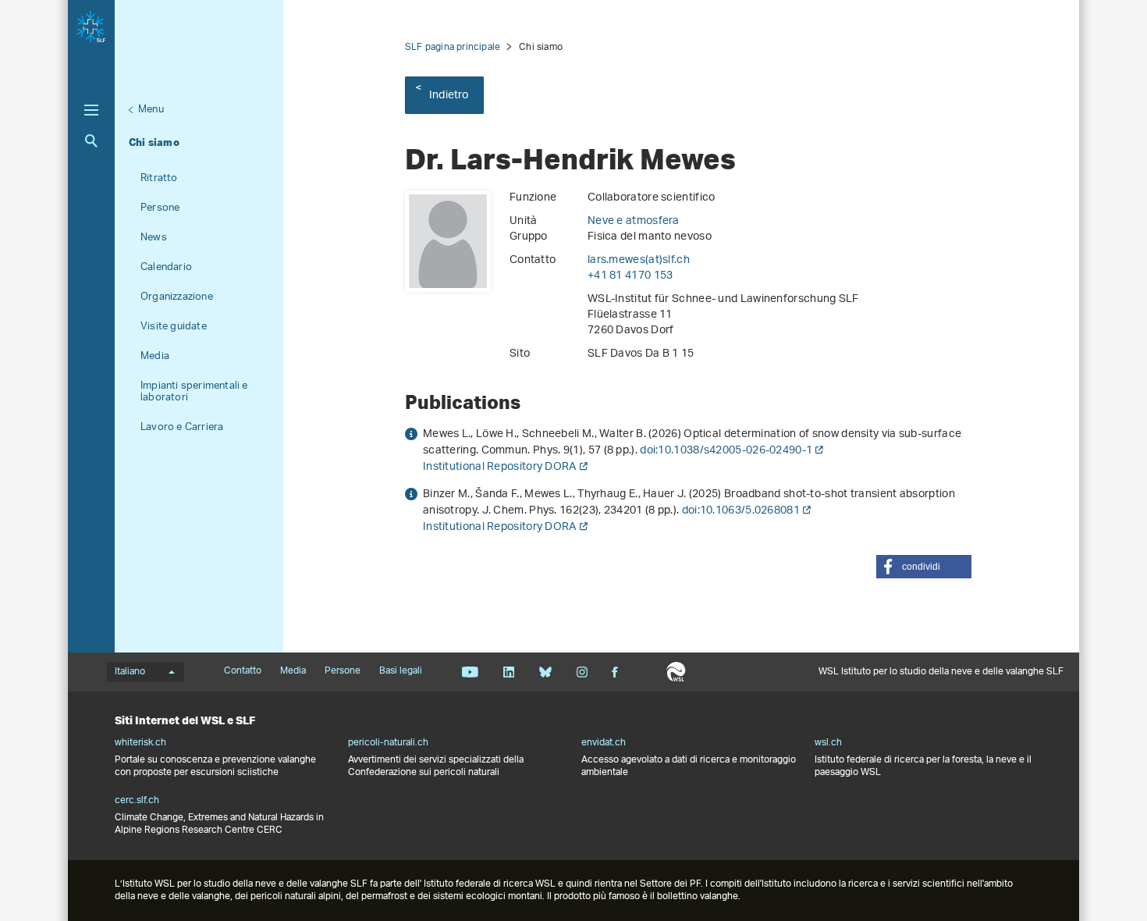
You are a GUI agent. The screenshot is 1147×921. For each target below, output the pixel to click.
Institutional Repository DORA (500, 467)
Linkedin (508, 672)
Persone (159, 208)
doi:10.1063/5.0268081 (741, 511)
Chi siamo (154, 142)
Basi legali (400, 671)
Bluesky (545, 672)
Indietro (449, 96)
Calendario (166, 267)
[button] (923, 566)
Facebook (615, 672)
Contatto (242, 671)
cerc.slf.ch (137, 801)
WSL (676, 672)
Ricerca (91, 141)
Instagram (581, 672)
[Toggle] (91, 110)
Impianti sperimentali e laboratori (194, 392)
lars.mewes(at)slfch (639, 260)
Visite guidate (173, 326)
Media (154, 356)
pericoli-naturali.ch (388, 743)
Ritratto (159, 178)
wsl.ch (828, 743)
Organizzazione (176, 297)
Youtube (470, 672)
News (153, 237)
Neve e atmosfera (634, 221)
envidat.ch (603, 743)
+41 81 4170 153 (630, 276)
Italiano (130, 672)
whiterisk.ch (140, 743)
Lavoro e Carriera (181, 427)
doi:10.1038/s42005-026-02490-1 (726, 451)
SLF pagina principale (452, 47)
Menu (151, 109)
